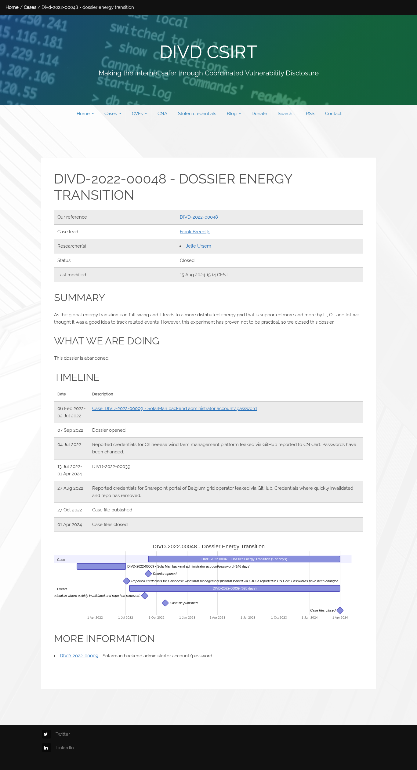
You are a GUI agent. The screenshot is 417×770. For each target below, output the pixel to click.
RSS (310, 113)
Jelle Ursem (198, 246)
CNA (162, 113)
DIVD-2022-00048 (199, 217)
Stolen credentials (197, 113)
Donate (259, 113)
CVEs (137, 113)
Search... (286, 113)
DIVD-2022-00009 (79, 655)
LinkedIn (65, 747)
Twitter (63, 734)
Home (12, 7)
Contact (333, 113)
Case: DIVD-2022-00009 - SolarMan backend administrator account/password (174, 408)
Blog (232, 113)
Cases (30, 7)
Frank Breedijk (195, 231)
